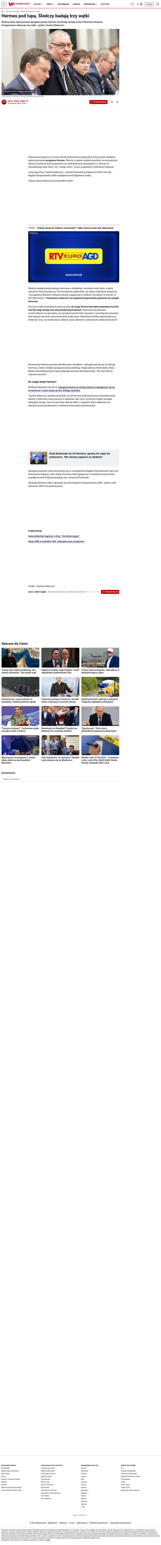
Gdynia (83, 1496)
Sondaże (4, 1485)
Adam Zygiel (19, 101)
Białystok (84, 1493)
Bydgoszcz (84, 1490)
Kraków (83, 1476)
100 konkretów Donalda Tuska (11, 1490)
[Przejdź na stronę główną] (4, 6)
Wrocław (84, 1474)
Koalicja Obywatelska (128, 1471)
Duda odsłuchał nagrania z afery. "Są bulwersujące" (54, 536)
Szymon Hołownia (47, 1485)
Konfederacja (125, 1479)
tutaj (48, 1540)
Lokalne (83, 1468)
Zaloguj (149, 4)
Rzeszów (84, 1504)
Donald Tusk (45, 1482)
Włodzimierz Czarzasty (49, 1490)
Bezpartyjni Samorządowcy (130, 1490)
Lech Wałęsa (45, 1496)
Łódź (82, 1479)
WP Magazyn (5, 1468)
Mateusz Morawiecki (48, 1471)
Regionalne (89, 4)
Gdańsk (83, 1487)
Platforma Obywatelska (129, 1474)
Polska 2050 (125, 1487)
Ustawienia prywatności (120, 1523)
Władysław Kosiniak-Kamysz (51, 1493)
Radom (83, 1498)
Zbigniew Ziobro (46, 1476)
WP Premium (63, 4)
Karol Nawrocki (46, 1498)
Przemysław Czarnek (48, 1474)
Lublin (83, 1507)
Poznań (83, 1485)
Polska (37, 4)
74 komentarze (100, 102)
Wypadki (4, 1482)
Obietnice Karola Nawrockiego (11, 1487)
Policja (3, 1476)
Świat (49, 4)
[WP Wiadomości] (21, 4)
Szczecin (84, 1482)
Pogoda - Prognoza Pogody (10, 1479)
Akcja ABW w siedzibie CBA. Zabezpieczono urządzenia (56, 541)
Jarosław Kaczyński (48, 1468)
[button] (139, 4)
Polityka (105, 4)
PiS (122, 1468)
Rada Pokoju (5, 1474)
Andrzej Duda (45, 1479)
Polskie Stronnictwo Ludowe (130, 1476)
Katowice (84, 1501)
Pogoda (76, 4)
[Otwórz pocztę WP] (132, 4)
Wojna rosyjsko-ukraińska (9, 1471)
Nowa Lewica (125, 1485)
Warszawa (84, 1471)
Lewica (123, 1482)
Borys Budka (45, 1487)
